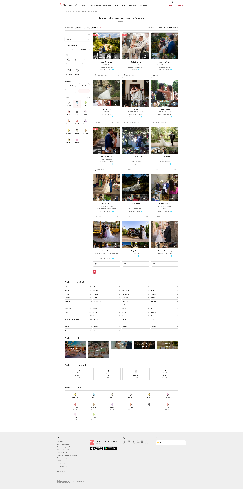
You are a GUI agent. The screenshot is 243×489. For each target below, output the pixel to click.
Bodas (67, 11)
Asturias (67, 290)
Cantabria (67, 294)
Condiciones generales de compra (67, 447)
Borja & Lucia (136, 62)
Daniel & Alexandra (106, 251)
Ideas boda (132, 6)
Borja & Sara (106, 203)
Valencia (154, 323)
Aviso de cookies (62, 452)
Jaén (123, 305)
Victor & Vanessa (135, 203)
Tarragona (68, 323)
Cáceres (67, 298)
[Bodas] (68, 5)
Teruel (95, 323)
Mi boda (83, 6)
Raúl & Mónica (164, 203)
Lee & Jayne (135, 109)
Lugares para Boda (94, 6)
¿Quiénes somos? (62, 466)
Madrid (67, 312)
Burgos (153, 290)
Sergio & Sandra (135, 156)
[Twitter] (129, 442)
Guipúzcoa (125, 301)
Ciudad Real (126, 294)
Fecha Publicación (172, 27)
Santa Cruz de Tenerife (72, 319)
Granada (67, 301)
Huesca (67, 305)
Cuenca (153, 294)
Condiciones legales (63, 444)
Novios (124, 6)
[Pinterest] (133, 442)
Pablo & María (164, 156)
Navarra (153, 312)
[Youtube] (142, 442)
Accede (171, 6)
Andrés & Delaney (165, 251)
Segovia (96, 319)
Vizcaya (95, 326)
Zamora (124, 326)
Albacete (96, 287)
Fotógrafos (83, 49)
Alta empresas (61, 463)
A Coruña (67, 287)
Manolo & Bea (164, 109)
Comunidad (143, 6)
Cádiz (95, 298)
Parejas (71, 49)
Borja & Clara (136, 251)
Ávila (94, 330)
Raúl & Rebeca (106, 156)
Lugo (152, 308)
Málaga (124, 312)
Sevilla (124, 319)
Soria (153, 319)
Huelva (153, 301)
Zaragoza (154, 326)
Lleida (124, 308)
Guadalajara (97, 301)
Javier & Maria (164, 62)
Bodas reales (76, 11)
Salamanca (154, 316)
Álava (66, 330)
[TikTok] (146, 442)
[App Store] (96, 450)
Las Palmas (68, 308)
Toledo (124, 323)
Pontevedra (125, 316)
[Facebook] (124, 442)
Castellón (96, 294)
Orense (67, 316)
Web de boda (61, 472)
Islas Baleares (97, 305)
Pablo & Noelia (106, 109)
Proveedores (107, 6)
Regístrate (179, 6)
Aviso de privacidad (63, 449)
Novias (117, 6)
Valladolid (67, 326)
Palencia (96, 316)
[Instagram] (138, 442)
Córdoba (125, 298)
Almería (153, 287)
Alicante (124, 287)
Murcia (95, 312)
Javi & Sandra (106, 62)
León (95, 308)
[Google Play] (110, 450)
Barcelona (125, 290)
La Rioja (153, 305)
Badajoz (95, 290)
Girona (153, 298)
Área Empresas (178, 2)
